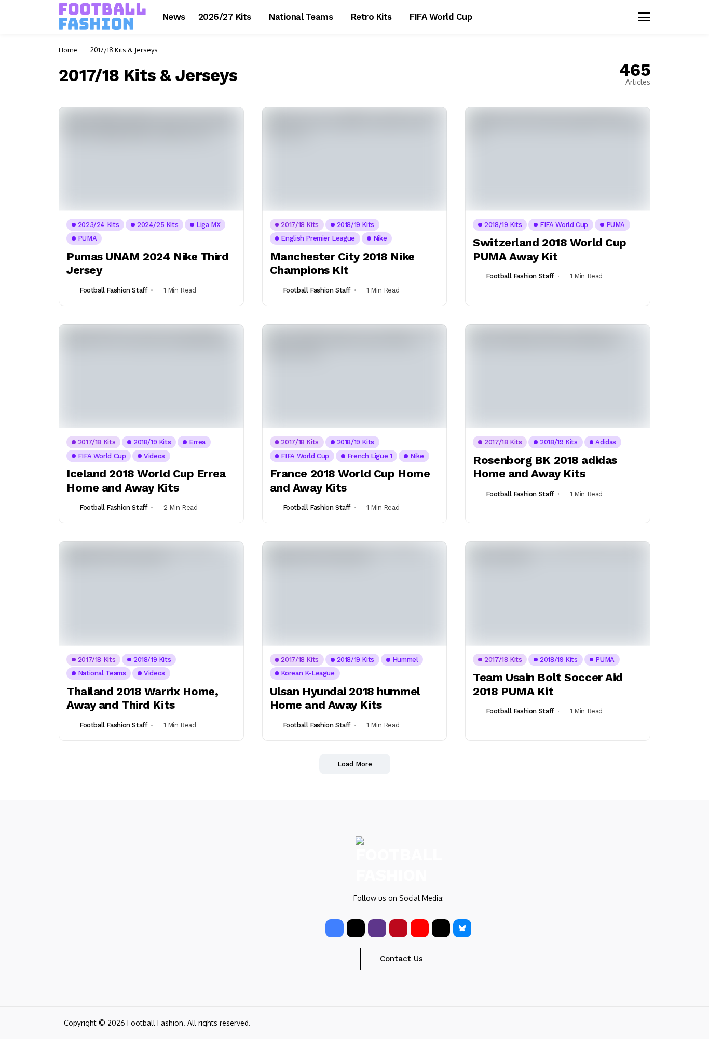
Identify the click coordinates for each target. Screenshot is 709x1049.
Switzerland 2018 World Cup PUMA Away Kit (549, 249)
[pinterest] (398, 928)
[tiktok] (441, 928)
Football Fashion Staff (113, 290)
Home (68, 50)
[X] (356, 928)
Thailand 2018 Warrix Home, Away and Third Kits (142, 698)
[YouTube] (420, 928)
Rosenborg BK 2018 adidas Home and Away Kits (545, 467)
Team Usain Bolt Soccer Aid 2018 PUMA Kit (548, 684)
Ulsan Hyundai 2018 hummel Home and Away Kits (345, 698)
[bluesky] (462, 928)
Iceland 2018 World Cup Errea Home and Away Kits (146, 480)
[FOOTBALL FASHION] (103, 17)
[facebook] (334, 928)
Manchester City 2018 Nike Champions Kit (342, 263)
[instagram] (377, 928)
